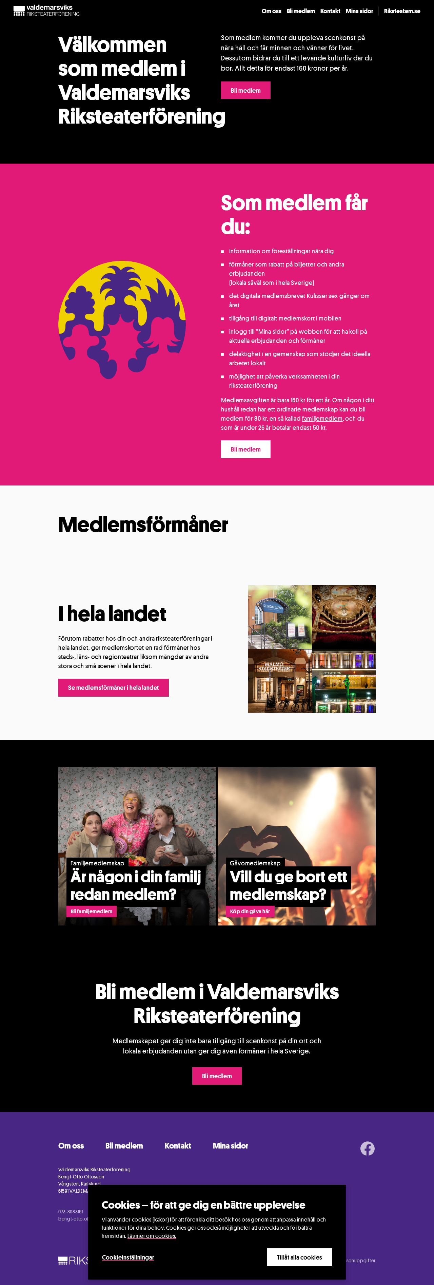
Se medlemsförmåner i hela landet (113, 687)
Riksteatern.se (402, 11)
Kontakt (330, 11)
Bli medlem (301, 11)
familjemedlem (322, 418)
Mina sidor (359, 11)
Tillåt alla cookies (299, 1257)
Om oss (271, 11)
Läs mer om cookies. (151, 1236)
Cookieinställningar (128, 1257)
